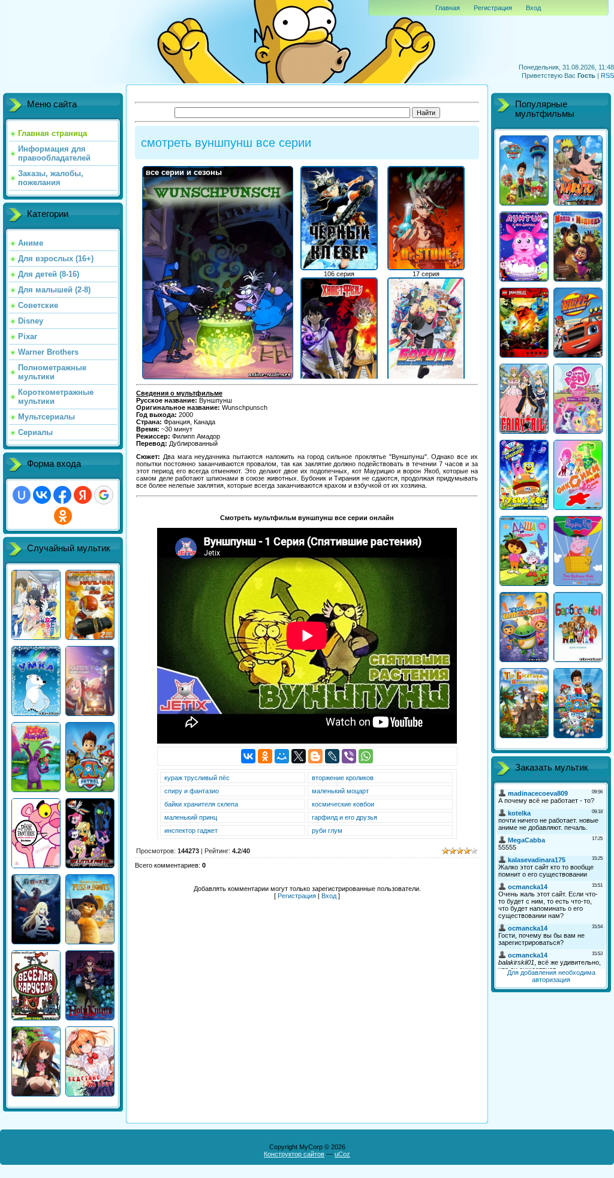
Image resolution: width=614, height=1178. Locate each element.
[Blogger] (315, 756)
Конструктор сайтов (294, 1154)
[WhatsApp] (366, 756)
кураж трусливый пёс (197, 777)
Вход (533, 7)
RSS (607, 75)
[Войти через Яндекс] (83, 495)
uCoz (342, 1154)
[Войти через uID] (22, 495)
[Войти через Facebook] (62, 495)
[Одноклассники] (265, 756)
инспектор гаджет (191, 830)
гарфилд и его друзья (344, 817)
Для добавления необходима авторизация (551, 976)
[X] (298, 756)
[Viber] (349, 756)
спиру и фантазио (191, 791)
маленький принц (190, 817)
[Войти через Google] (103, 495)
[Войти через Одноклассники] (63, 516)
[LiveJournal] (332, 756)
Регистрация (493, 7)
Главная (447, 7)
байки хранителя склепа (201, 804)
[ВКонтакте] (248, 756)
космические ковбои (343, 804)
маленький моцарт (340, 791)
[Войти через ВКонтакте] (42, 495)
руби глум (327, 830)
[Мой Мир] (282, 756)
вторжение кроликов (343, 777)
